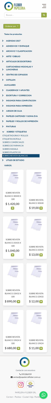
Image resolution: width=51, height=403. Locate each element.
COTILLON (10, 80)
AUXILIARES (10, 85)
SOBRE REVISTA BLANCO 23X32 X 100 (13, 293)
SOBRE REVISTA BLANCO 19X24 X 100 (13, 340)
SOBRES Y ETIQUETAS (17, 132)
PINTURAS (11, 126)
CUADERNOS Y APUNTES (17, 90)
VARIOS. (8, 165)
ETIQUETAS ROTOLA (12, 139)
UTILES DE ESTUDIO (15, 160)
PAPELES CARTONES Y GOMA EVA (22, 116)
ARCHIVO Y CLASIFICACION (19, 51)
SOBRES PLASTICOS (12, 152)
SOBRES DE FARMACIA (13, 145)
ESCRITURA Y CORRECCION (19, 95)
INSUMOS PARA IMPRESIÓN (19, 106)
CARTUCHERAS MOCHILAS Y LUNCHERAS (19, 68)
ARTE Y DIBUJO (13, 56)
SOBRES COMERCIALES (13, 142)
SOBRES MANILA (10, 149)
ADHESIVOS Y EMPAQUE (17, 46)
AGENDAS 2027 (13, 41)
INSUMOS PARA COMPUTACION (21, 100)
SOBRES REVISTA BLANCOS (15, 156)
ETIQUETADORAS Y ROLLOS (15, 135)
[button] (11, 26)
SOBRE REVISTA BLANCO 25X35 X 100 (13, 242)
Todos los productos (13, 34)
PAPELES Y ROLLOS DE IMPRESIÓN (22, 121)
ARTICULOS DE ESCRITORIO (18, 61)
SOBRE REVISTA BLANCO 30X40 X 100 (13, 196)
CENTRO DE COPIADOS (17, 75)
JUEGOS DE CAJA (14, 111)
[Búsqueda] (44, 15)
